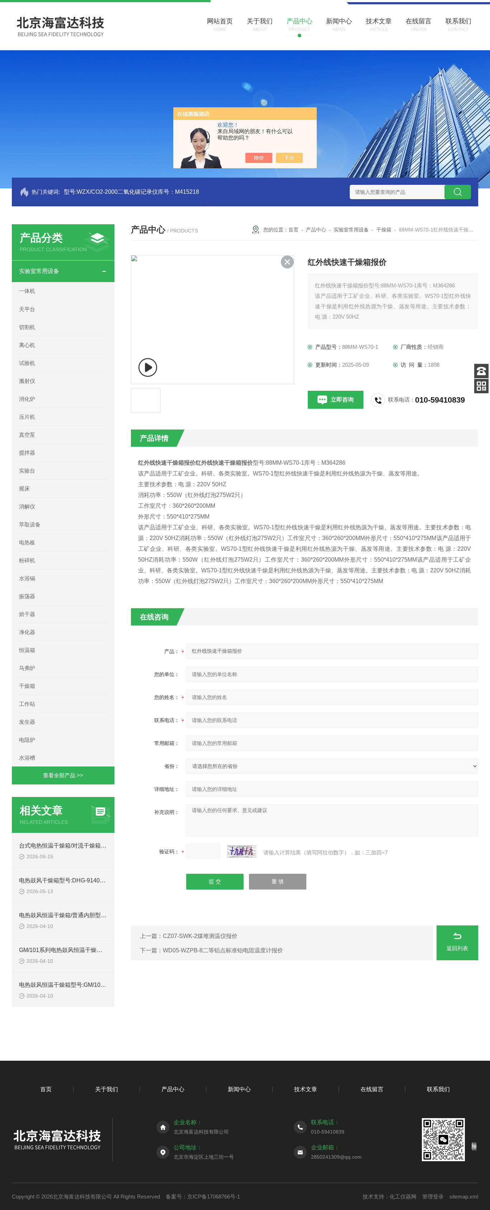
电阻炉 (27, 740)
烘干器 (27, 614)
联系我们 (438, 1089)
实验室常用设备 (39, 271)
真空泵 (27, 435)
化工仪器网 (403, 1196)
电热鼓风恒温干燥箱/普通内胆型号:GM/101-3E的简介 (86, 915)
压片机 (27, 417)
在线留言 (372, 1089)
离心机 (27, 345)
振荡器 (27, 596)
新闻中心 (239, 1089)
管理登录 (433, 1196)
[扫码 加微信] (481, 386)
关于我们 (106, 1089)
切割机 (27, 327)
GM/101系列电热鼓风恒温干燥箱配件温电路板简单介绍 (89, 950)
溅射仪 (27, 381)
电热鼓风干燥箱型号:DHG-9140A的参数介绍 (75, 880)
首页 (293, 230)
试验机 (27, 363)
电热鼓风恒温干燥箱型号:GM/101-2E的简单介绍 (80, 985)
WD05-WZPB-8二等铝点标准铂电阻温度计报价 (223, 950)
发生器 (27, 722)
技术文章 (305, 1089)
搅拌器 (27, 453)
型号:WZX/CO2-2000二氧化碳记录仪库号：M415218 (131, 192)
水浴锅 (27, 578)
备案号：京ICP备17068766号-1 (203, 1196)
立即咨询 (342, 400)
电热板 (27, 542)
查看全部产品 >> (63, 775)
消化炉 (27, 399)
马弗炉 (27, 668)
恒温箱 (27, 650)
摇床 (24, 489)
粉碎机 (27, 560)
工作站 (27, 704)
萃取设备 (30, 524)
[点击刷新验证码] (241, 851)
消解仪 (27, 506)
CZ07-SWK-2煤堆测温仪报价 (200, 936)
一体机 (27, 291)
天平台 (27, 309)
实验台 (27, 471)
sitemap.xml (463, 1196)
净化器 (27, 632)
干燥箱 (27, 686)
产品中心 (316, 230)
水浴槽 (27, 758)
